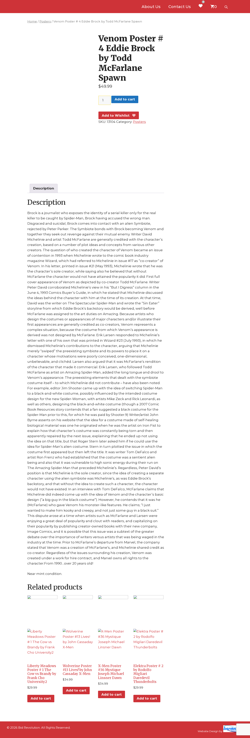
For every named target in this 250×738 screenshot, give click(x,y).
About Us (151, 6)
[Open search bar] (227, 7)
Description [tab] (43, 188)
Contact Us (179, 6)
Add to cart (125, 99)
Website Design (208, 731)
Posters (45, 21)
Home (32, 21)
